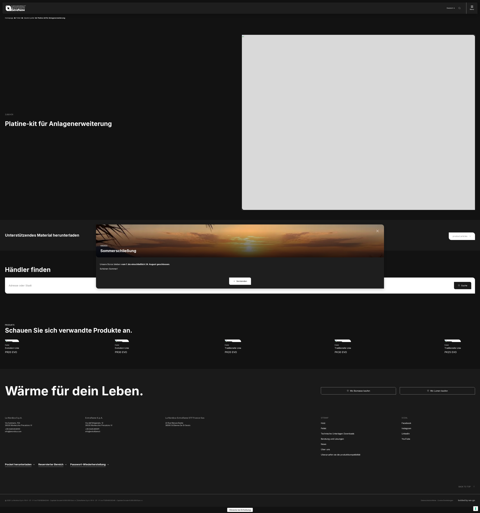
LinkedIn (406, 433)
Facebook (406, 423)
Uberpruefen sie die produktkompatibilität (340, 454)
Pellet (323, 428)
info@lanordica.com (13, 431)
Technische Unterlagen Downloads (337, 433)
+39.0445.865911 (92, 429)
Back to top (465, 487)
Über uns (325, 449)
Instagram (406, 428)
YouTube (406, 439)
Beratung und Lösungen (332, 439)
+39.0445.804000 (12, 429)
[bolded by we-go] (466, 500)
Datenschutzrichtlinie (428, 500)
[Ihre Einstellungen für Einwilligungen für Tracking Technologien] (475, 508)
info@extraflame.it (92, 431)
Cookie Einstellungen (445, 500)
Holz (323, 423)
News (323, 444)
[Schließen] (378, 231)
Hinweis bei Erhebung (240, 510)
